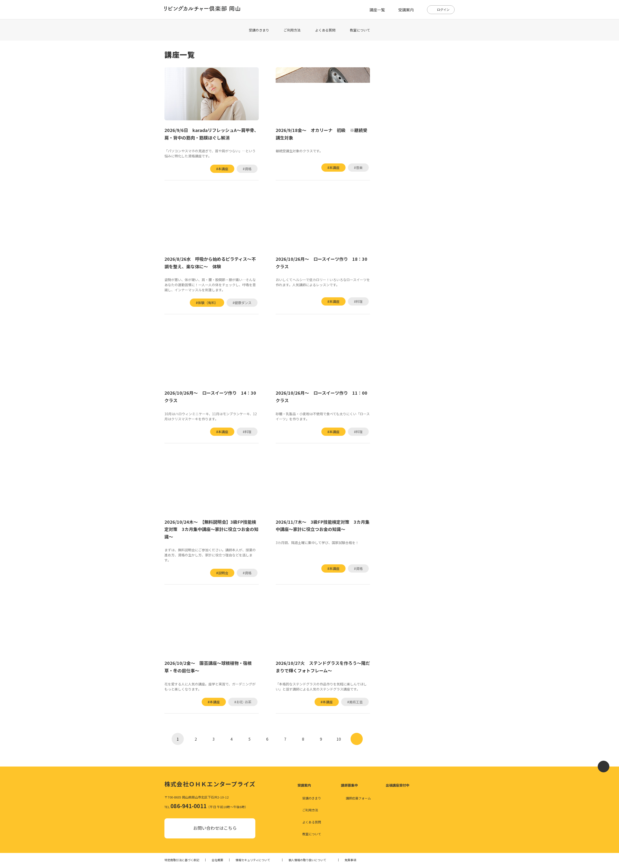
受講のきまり (259, 30)
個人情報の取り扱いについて (307, 860)
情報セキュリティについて (253, 860)
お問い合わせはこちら (215, 828)
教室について (360, 30)
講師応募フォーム (358, 798)
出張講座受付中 (397, 785)
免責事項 (350, 860)
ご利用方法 (292, 30)
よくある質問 (325, 30)
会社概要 (217, 860)
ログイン (443, 9)
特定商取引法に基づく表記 (181, 860)
